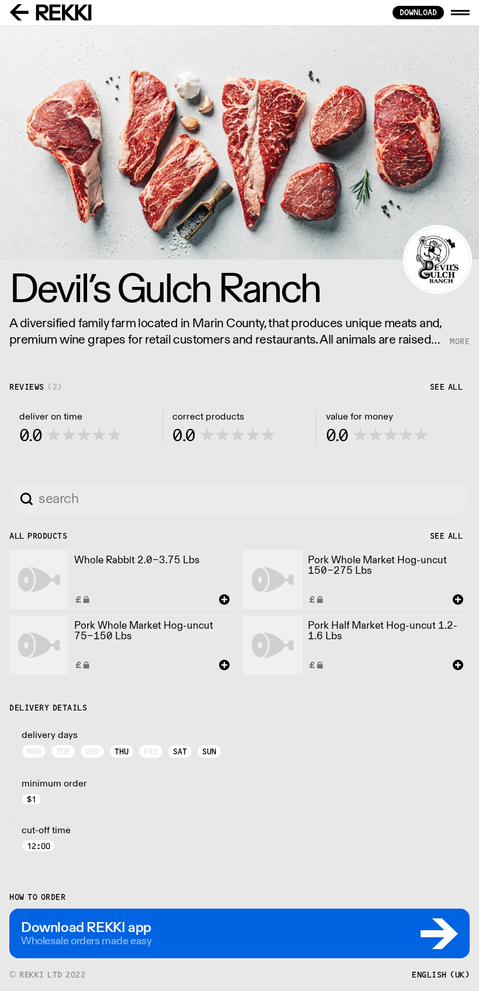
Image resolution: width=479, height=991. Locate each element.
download (418, 12)
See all (446, 387)
